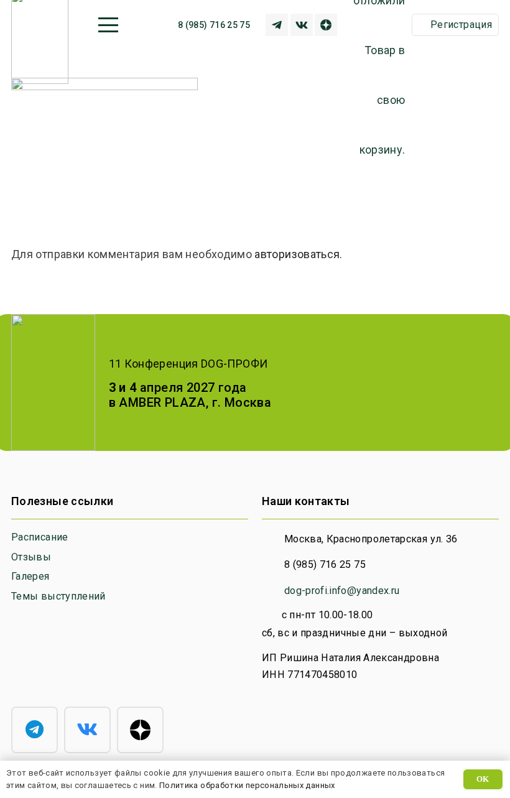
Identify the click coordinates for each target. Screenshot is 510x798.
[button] (108, 25)
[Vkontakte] (301, 25)
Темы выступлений (58, 596)
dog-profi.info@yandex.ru (342, 590)
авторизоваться (297, 254)
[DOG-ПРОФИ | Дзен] (326, 25)
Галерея (30, 576)
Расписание (39, 537)
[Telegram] (34, 730)
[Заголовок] (277, 25)
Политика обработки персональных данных (247, 785)
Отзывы (31, 557)
